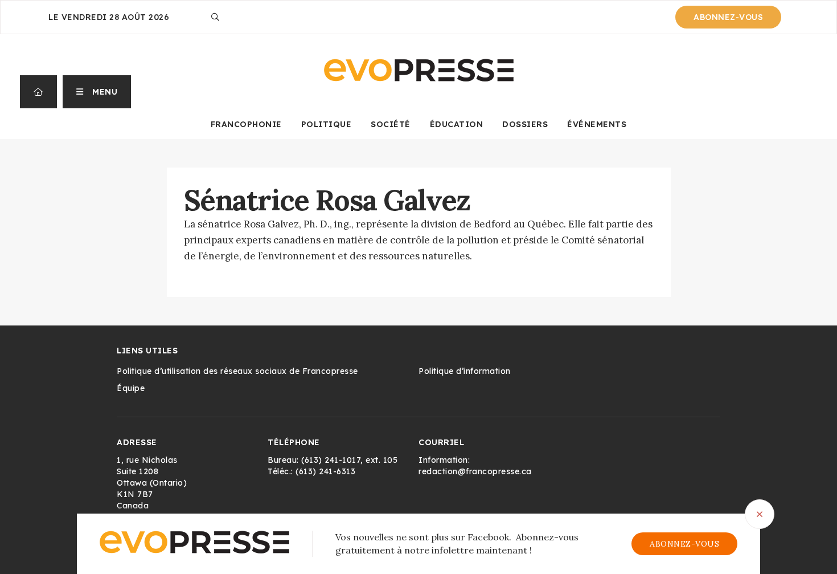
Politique (326, 124)
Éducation (456, 124)
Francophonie (246, 124)
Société (391, 124)
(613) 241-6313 (325, 471)
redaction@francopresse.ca (475, 471)
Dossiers (525, 124)
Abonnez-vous (728, 17)
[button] (97, 91)
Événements (596, 124)
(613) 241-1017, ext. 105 (349, 460)
